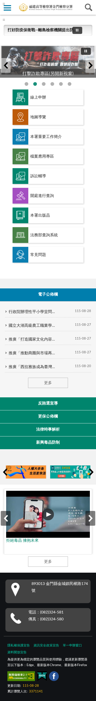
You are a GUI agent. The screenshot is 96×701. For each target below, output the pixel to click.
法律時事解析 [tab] (48, 429)
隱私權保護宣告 (18, 645)
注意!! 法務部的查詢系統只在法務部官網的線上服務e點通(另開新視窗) (44, 84)
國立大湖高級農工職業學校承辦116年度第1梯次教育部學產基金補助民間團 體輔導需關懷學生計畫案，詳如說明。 (33, 326)
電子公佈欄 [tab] (48, 294)
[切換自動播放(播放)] (77, 30)
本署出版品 (40, 215)
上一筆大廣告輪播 (6, 65)
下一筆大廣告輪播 (90, 65)
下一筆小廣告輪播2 (91, 472)
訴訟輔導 (38, 176)
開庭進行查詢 (42, 196)
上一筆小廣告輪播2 (5, 472)
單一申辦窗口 (72, 645)
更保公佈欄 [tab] (48, 416)
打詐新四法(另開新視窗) (26, 84)
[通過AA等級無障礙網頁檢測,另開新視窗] (21, 677)
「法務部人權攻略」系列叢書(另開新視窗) (52, 84)
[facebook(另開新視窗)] (54, 677)
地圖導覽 (38, 117)
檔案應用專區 (42, 156)
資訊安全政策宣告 (46, 645)
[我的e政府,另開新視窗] (42, 677)
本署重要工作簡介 (46, 137)
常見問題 (38, 255)
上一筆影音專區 (6, 518)
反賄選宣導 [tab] (48, 403)
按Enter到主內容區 (18, 4)
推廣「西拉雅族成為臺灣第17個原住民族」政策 (33, 367)
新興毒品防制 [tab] (48, 442)
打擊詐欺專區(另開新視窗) (35, 84)
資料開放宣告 (17, 652)
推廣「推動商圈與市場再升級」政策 (33, 353)
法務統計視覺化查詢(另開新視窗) (61, 84)
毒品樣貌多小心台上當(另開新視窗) (69, 84)
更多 (48, 383)
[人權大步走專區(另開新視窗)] (26, 472)
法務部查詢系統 (44, 235)
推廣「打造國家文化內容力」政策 (33, 339)
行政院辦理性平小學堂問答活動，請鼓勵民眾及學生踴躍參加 (33, 312)
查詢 (88, 7)
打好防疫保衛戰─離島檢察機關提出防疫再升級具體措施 (42, 30)
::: (4, 19)
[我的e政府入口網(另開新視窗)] (70, 472)
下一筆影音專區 (90, 518)
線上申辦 (38, 97)
